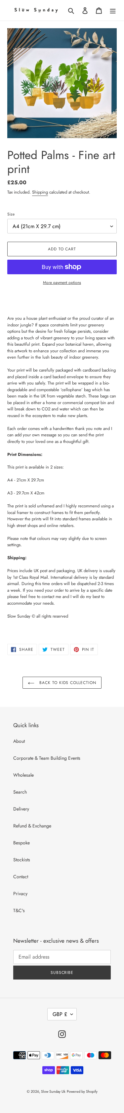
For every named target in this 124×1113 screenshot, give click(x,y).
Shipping (40, 192)
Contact (20, 876)
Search (20, 792)
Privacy (20, 893)
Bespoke (21, 842)
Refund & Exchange (32, 825)
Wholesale (23, 775)
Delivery (21, 809)
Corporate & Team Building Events (46, 758)
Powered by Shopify (82, 1091)
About (19, 741)
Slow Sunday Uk (53, 1091)
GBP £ (60, 1014)
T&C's (19, 910)
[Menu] (113, 10)
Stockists (21, 859)
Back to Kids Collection (67, 683)
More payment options (62, 283)
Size (11, 214)
